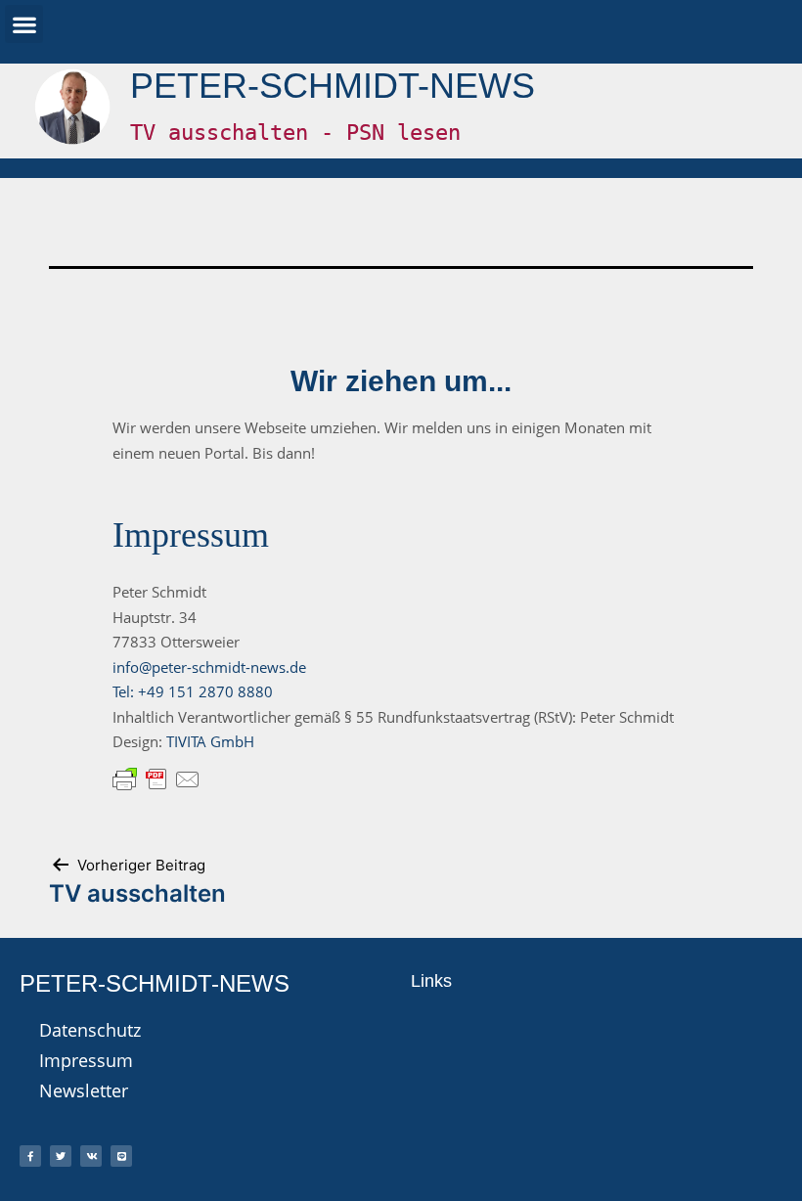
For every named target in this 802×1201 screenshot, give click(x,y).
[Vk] (91, 1156)
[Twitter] (60, 1156)
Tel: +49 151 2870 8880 (192, 691)
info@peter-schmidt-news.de (209, 667)
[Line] (121, 1156)
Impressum (86, 1060)
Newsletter (83, 1090)
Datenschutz (90, 1030)
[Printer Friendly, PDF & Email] (156, 778)
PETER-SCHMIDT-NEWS (332, 86)
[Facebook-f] (30, 1156)
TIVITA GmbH (210, 741)
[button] (24, 24)
